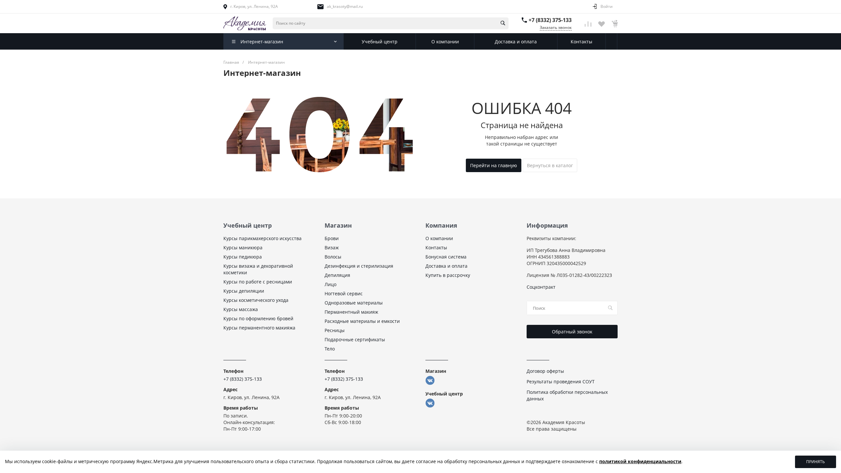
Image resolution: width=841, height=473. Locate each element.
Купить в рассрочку (447, 275)
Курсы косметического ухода (255, 300)
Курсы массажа (240, 309)
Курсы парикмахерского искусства (262, 238)
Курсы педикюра (242, 257)
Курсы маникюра (242, 247)
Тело (330, 349)
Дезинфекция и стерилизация (359, 266)
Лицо (330, 284)
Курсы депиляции (243, 291)
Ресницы (335, 330)
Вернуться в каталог (550, 165)
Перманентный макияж (351, 312)
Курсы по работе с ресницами (257, 282)
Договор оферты (545, 371)
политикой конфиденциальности (640, 461)
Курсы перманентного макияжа (259, 328)
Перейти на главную (493, 165)
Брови (332, 238)
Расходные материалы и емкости (362, 321)
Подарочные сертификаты (355, 339)
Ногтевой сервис (344, 293)
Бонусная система (445, 257)
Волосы (333, 257)
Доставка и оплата (446, 266)
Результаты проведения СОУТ (561, 381)
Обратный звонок (572, 331)
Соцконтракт (541, 287)
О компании (439, 238)
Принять (815, 461)
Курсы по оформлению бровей (258, 318)
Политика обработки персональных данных (567, 395)
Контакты (436, 247)
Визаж (332, 247)
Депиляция (337, 275)
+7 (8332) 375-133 (550, 20)
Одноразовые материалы (354, 303)
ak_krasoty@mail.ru (345, 6)
